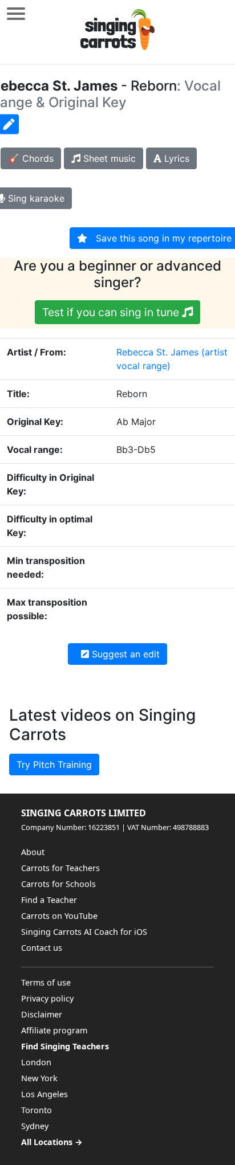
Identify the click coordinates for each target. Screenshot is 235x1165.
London (36, 1062)
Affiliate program (54, 1030)
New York (39, 1078)
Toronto (36, 1110)
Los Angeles (44, 1094)
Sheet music (108, 158)
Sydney (34, 1126)
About (32, 852)
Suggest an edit (124, 654)
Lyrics (175, 158)
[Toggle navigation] (16, 13)
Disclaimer (41, 1014)
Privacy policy (47, 998)
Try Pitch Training (54, 764)
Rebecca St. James (157, 352)
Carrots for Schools (58, 883)
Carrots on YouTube (59, 915)
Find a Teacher (49, 899)
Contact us (41, 947)
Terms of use (46, 982)
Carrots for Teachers (60, 867)
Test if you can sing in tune (112, 312)
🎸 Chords (31, 158)
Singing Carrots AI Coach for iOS (84, 931)
